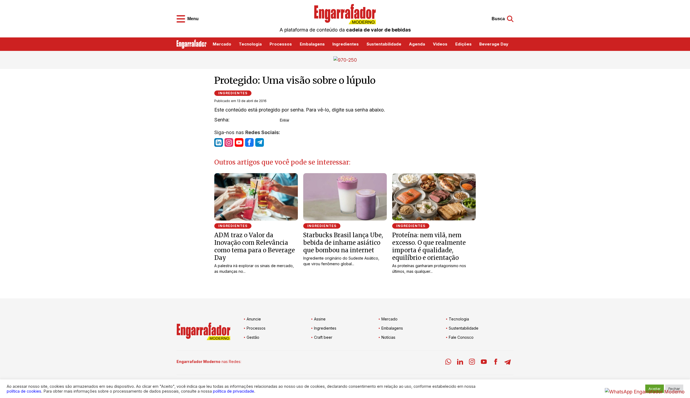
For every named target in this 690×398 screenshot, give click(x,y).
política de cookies (24, 391)
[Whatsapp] (448, 362)
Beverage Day (493, 44)
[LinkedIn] (460, 362)
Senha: (222, 120)
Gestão (253, 337)
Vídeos (440, 44)
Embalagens (312, 44)
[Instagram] (472, 362)
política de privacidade (233, 391)
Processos (281, 44)
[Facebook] (495, 362)
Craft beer (323, 337)
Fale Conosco (461, 337)
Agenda (417, 44)
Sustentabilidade (384, 44)
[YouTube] (484, 362)
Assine (320, 319)
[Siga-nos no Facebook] (249, 142)
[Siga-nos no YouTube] (239, 142)
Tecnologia (250, 44)
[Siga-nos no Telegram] (259, 142)
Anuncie (254, 319)
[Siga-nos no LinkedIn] (218, 142)
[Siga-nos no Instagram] (229, 142)
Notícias (388, 337)
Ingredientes (345, 44)
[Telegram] (507, 362)
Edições (463, 44)
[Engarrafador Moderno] (345, 14)
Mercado (222, 44)
